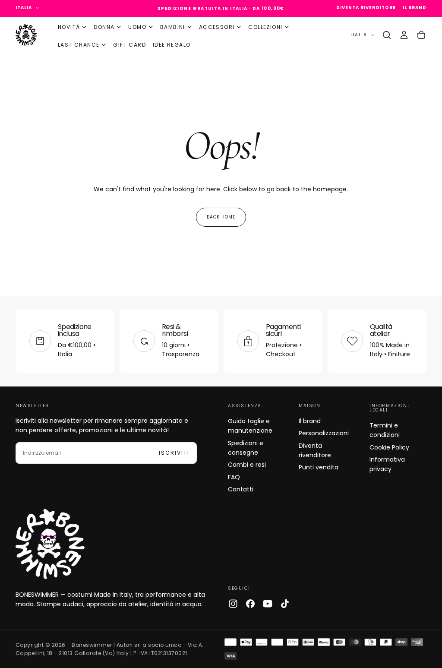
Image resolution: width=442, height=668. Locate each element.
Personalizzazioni (324, 433)
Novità (69, 27)
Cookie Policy (389, 447)
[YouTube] (267, 603)
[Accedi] (404, 35)
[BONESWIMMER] (50, 544)
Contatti (240, 489)
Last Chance (78, 44)
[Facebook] (250, 603)
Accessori (217, 27)
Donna (104, 27)
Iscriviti (174, 452)
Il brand (310, 421)
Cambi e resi (247, 464)
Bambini (172, 27)
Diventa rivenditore (315, 450)
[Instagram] (233, 603)
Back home (221, 217)
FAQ (234, 477)
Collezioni (265, 27)
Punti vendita (318, 467)
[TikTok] (285, 603)
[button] (387, 35)
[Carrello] (421, 35)
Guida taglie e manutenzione (250, 426)
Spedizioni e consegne (245, 448)
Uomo (137, 27)
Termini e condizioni (384, 430)
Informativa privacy (387, 464)
